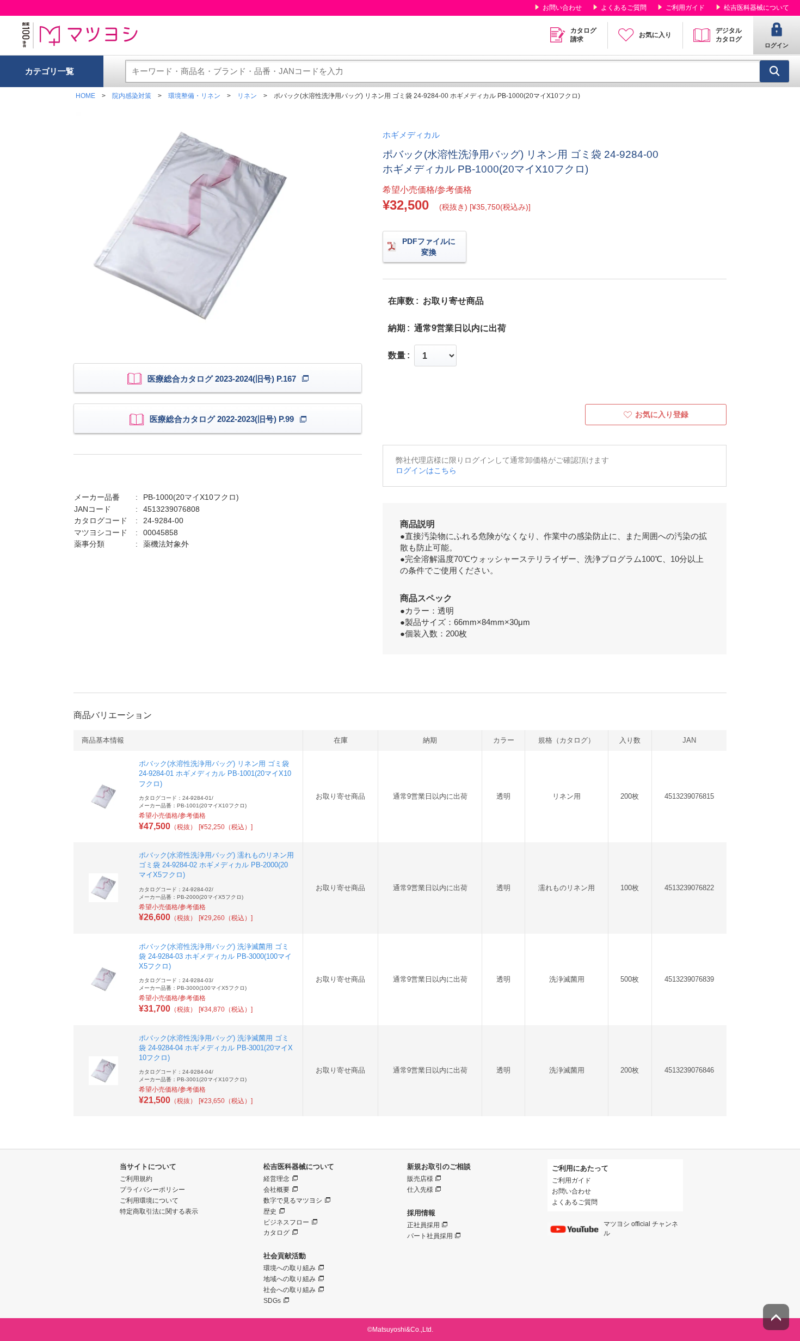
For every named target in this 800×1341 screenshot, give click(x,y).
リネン (247, 96)
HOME (85, 96)
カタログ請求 (583, 35)
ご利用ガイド (685, 7)
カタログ (276, 1232)
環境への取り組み (289, 1268)
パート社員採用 (430, 1236)
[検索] (774, 71)
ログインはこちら (426, 470)
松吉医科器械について (756, 7)
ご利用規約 (136, 1179)
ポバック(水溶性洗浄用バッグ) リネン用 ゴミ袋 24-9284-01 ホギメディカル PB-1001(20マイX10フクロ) (215, 773)
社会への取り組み (289, 1290)
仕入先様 (420, 1189)
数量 (396, 355)
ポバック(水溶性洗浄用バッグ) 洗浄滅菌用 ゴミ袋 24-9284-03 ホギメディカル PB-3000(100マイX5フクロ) (215, 956)
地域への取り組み (289, 1279)
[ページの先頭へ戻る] (776, 1317)
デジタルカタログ (729, 35)
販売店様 (420, 1179)
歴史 (269, 1211)
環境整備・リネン (194, 96)
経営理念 (276, 1179)
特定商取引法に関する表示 (159, 1211)
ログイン (777, 45)
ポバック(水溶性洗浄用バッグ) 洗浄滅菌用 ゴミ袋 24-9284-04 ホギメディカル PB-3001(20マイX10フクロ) (216, 1048)
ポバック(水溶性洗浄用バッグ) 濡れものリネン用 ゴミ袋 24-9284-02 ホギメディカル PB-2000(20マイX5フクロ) (216, 865)
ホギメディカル (411, 134)
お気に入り (655, 35)
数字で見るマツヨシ (292, 1200)
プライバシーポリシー (152, 1189)
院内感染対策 (131, 96)
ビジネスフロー (286, 1222)
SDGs (272, 1301)
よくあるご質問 (624, 7)
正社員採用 (423, 1225)
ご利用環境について (149, 1200)
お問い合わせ (562, 7)
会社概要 (276, 1189)
